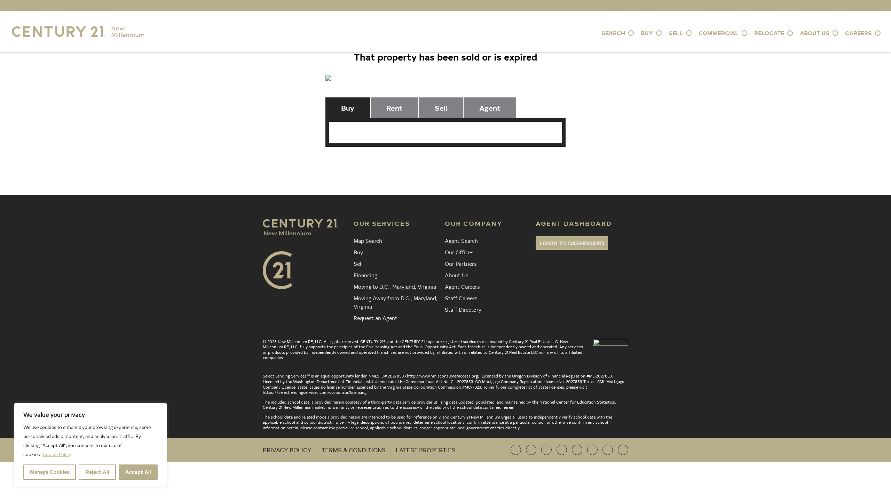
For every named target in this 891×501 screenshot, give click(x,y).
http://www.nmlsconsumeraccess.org (442, 376)
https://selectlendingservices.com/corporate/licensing (314, 392)
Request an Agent (375, 317)
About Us (456, 275)
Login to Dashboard (571, 243)
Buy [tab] (347, 107)
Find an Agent (362, 161)
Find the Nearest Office (441, 161)
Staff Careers (461, 298)
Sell (358, 263)
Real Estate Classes (528, 161)
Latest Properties (426, 449)
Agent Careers (462, 286)
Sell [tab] (441, 107)
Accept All (138, 472)
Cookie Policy (57, 454)
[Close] (160, 409)
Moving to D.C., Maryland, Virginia (395, 286)
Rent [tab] (394, 107)
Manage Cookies (49, 472)
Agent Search (461, 240)
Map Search (368, 240)
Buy (358, 252)
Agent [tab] (489, 107)
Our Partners (460, 263)
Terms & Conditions (354, 449)
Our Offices (459, 252)
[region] (90, 445)
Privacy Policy (287, 449)
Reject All (97, 472)
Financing (365, 275)
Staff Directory (463, 309)
